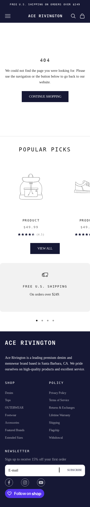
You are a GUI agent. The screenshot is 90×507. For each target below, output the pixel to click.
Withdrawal (56, 437)
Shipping (54, 422)
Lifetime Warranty (59, 415)
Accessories (12, 422)
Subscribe (74, 469)
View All (45, 248)
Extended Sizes (14, 437)
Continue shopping (45, 96)
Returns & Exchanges (62, 407)
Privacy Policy (57, 393)
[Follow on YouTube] (41, 482)
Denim (9, 393)
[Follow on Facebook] (9, 482)
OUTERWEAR (14, 407)
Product (31, 220)
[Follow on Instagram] (25, 482)
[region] (45, 287)
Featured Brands (14, 430)
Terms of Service (59, 400)
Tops (8, 400)
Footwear (10, 415)
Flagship (54, 430)
